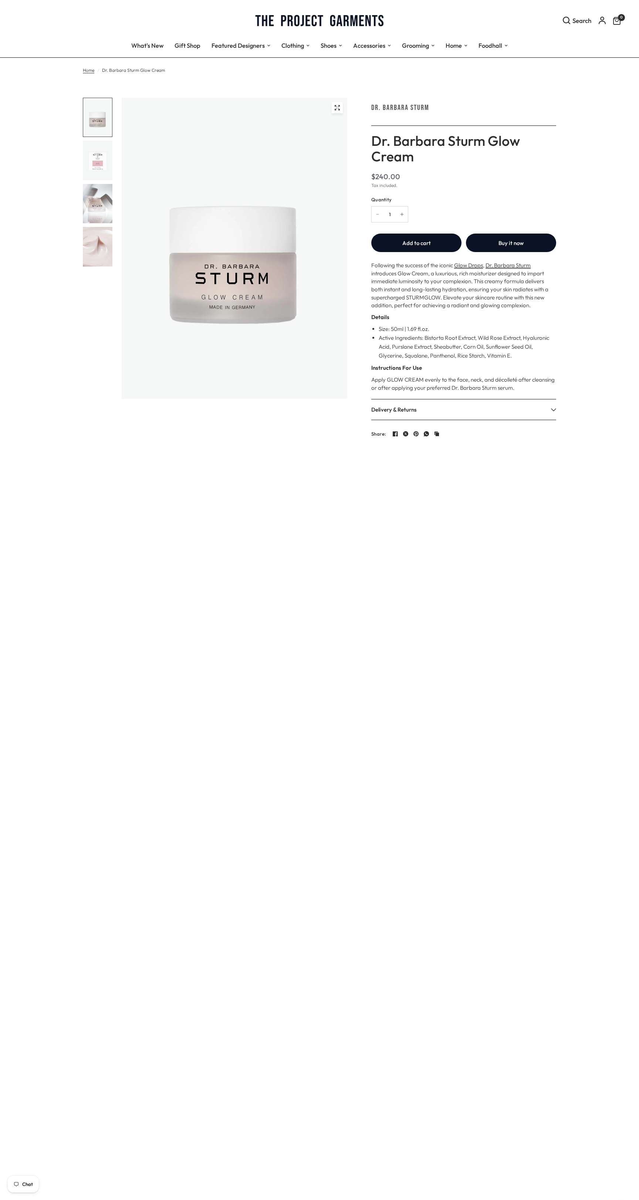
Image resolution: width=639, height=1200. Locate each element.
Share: (378, 434)
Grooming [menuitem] (415, 45)
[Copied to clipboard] (436, 433)
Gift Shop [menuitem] (187, 45)
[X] (405, 433)
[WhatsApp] (426, 433)
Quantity (381, 199)
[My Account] (602, 20)
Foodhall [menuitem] (490, 45)
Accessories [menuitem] (369, 45)
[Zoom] (337, 107)
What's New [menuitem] (147, 45)
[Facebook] (395, 433)
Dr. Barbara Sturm (400, 107)
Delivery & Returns (393, 409)
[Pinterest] (416, 433)
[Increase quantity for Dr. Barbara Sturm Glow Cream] (402, 214)
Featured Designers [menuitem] (238, 45)
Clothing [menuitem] (292, 45)
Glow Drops (468, 265)
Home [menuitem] (454, 45)
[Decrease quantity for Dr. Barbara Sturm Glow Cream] (377, 214)
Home (88, 70)
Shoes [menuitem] (329, 45)
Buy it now (511, 243)
